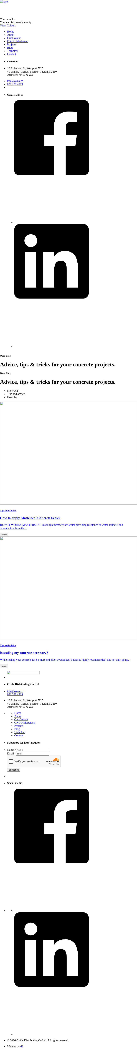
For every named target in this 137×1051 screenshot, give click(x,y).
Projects (18, 725)
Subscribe (14, 769)
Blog (17, 729)
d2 (21, 1046)
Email (11, 753)
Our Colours (21, 719)
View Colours (8, 25)
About (17, 716)
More (4, 534)
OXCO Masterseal (24, 722)
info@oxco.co (15, 80)
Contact (18, 735)
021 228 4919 (15, 84)
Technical (19, 732)
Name (11, 749)
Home (17, 712)
